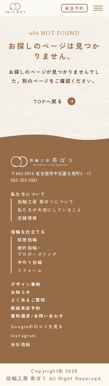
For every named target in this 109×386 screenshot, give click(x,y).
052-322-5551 (24, 180)
